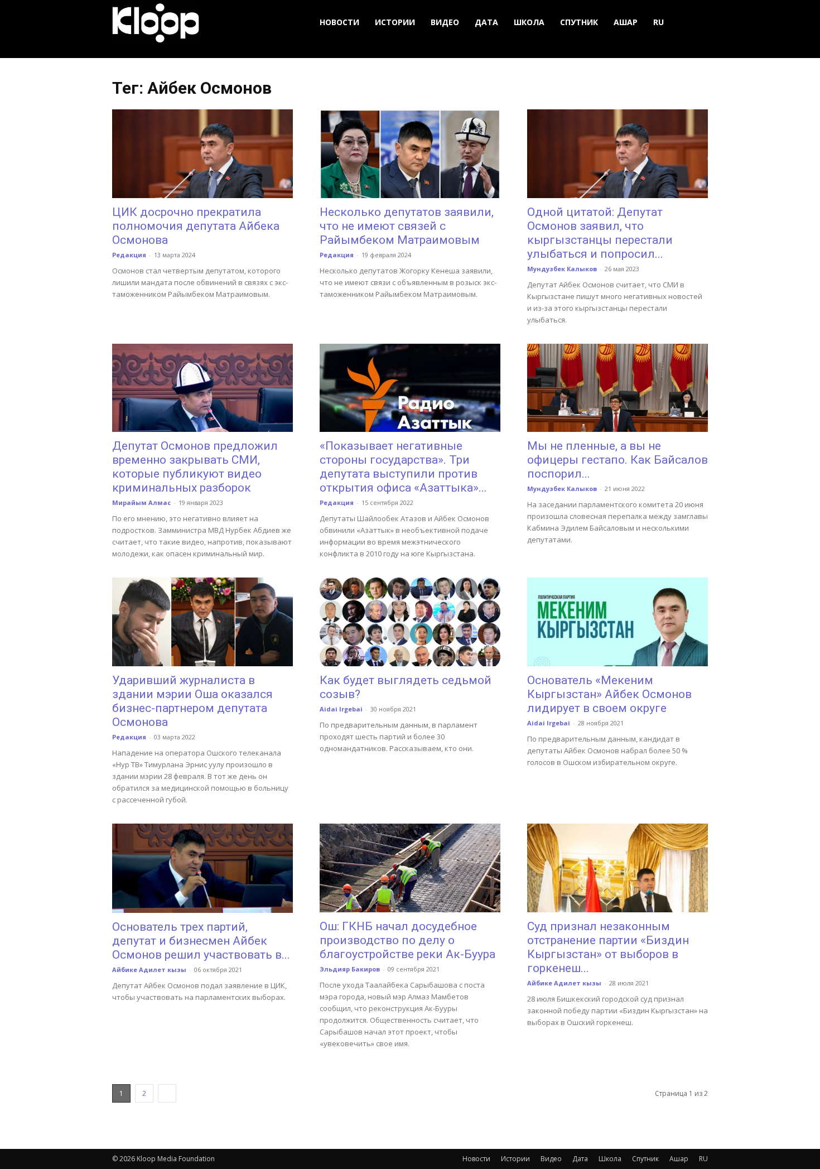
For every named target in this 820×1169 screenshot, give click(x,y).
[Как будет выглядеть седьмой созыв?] (410, 622)
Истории (395, 22)
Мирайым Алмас (141, 502)
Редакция (129, 255)
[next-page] (167, 1093)
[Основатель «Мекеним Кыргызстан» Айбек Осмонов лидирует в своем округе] (617, 622)
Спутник (579, 22)
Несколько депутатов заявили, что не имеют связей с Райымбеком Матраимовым (407, 226)
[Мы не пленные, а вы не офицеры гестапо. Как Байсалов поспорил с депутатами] (617, 388)
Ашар (626, 22)
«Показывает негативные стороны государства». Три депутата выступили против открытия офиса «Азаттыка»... (403, 466)
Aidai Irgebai (341, 709)
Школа (529, 22)
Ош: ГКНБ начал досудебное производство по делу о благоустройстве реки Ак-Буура (407, 940)
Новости (339, 22)
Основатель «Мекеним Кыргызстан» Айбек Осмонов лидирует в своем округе (609, 694)
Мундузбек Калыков (562, 268)
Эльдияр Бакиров (350, 969)
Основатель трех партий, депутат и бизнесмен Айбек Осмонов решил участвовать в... (201, 940)
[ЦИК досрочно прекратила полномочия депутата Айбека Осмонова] (202, 153)
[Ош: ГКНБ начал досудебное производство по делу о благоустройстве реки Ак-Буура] (410, 868)
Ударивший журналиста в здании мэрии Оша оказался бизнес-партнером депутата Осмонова (192, 701)
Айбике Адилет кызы (149, 969)
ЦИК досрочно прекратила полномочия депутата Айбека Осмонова (195, 226)
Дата (486, 22)
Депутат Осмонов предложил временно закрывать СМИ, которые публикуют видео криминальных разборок (195, 466)
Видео (445, 22)
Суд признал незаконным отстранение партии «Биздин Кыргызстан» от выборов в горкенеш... (608, 947)
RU (658, 22)
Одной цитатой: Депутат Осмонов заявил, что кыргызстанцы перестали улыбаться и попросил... (600, 233)
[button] (694, 22)
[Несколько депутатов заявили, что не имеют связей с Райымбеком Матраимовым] (410, 153)
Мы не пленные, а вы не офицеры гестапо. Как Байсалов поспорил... (617, 459)
